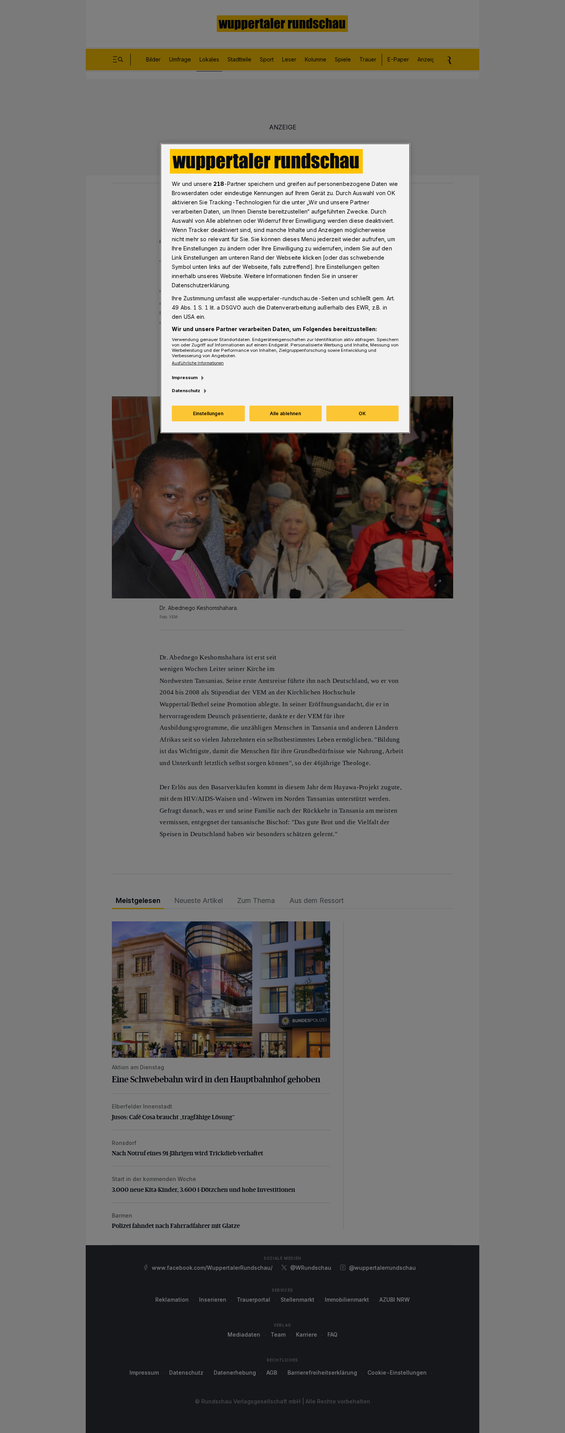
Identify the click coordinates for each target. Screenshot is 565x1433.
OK (362, 413)
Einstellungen (208, 413)
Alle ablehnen (285, 413)
